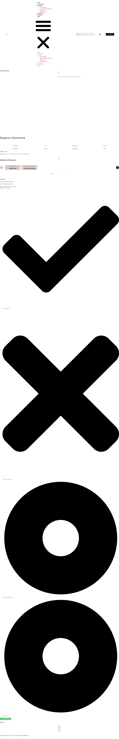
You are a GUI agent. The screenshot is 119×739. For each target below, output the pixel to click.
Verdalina (28, 154)
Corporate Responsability (46, 8)
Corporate (39, 5)
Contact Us (40, 15)
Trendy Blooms (19, 154)
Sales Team (42, 10)
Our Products (40, 4)
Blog (38, 16)
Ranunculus (63, 76)
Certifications (40, 13)
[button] (43, 34)
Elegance (68, 76)
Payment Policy (43, 11)
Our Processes (43, 7)
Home (38, 2)
